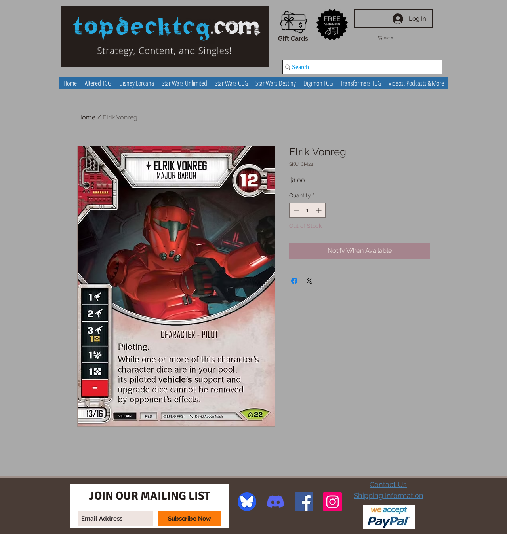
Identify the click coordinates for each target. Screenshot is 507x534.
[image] (247, 501)
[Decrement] (295, 210)
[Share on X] (309, 281)
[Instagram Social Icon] (332, 501)
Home (86, 117)
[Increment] (319, 210)
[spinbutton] (307, 210)
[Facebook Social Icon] (304, 501)
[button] (390, 38)
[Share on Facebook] (294, 281)
